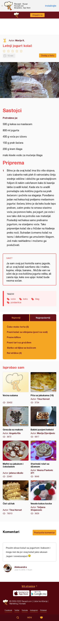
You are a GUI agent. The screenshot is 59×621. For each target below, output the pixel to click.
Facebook (8, 610)
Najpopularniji (43, 317)
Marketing (13, 603)
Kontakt (22, 603)
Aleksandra (20, 567)
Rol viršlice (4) (14, 353)
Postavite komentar (44, 532)
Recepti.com (5, 602)
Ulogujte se (37, 15)
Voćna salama (16, 388)
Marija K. (20, 40)
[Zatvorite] (2, 6)
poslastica (16, 302)
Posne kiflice (14, 337)
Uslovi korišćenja (40, 601)
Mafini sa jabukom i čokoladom (16, 459)
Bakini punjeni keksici (43, 422)
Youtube (25, 610)
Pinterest (43, 610)
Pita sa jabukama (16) (43, 388)
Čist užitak (16, 497)
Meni (29, 617)
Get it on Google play (39, 593)
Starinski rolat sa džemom (43, 459)
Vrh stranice (28, 586)
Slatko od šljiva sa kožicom (21, 347)
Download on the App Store (21, 593)
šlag (37, 299)
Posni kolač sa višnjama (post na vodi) (27, 332)
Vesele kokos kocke (43, 497)
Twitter (16, 610)
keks (25, 299)
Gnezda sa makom (16, 422)
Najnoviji (16, 317)
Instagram (34, 610)
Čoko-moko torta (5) (18, 326)
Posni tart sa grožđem (19, 342)
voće (13, 299)
